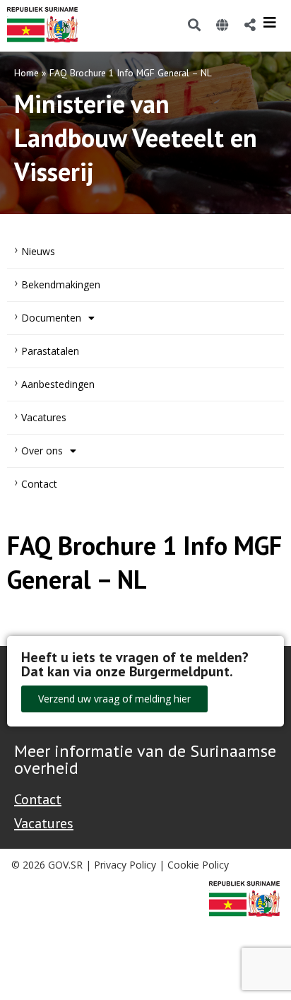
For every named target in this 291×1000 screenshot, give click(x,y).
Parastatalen (50, 351)
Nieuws (38, 251)
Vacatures (43, 417)
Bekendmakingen (60, 284)
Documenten (51, 317)
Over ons (42, 450)
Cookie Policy (198, 864)
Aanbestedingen (58, 384)
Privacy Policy (125, 864)
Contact (39, 483)
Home (26, 72)
